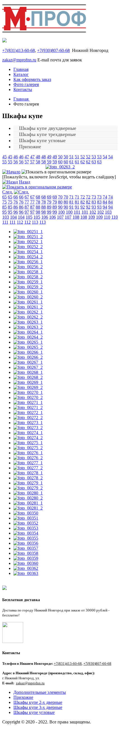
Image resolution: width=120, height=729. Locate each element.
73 (94, 197)
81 (71, 202)
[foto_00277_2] (28, 467)
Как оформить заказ (32, 79)
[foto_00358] (25, 553)
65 (4, 197)
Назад (24, 182)
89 (49, 207)
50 (60, 156)
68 (38, 197)
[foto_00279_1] (28, 483)
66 (15, 197)
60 (60, 161)
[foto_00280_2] (28, 498)
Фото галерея (26, 84)
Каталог (21, 74)
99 (49, 212)
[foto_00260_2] (28, 297)
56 (15, 161)
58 (38, 161)
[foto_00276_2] (28, 457)
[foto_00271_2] (28, 407)
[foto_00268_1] (28, 372)
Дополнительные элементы (39, 692)
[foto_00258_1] (28, 271)
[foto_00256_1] (28, 261)
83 (94, 202)
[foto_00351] (25, 518)
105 (29, 217)
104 (13, 217)
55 (4, 161)
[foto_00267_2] (28, 367)
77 (27, 202)
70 (60, 197)
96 (15, 212)
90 (60, 207)
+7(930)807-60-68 (53, 50)
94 (105, 207)
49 (49, 156)
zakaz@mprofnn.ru (19, 60)
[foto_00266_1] (28, 352)
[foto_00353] (25, 528)
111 (5, 222)
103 (108, 212)
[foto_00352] (25, 523)
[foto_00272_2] (28, 417)
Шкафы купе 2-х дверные (37, 702)
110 (107, 217)
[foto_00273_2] (28, 427)
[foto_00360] (25, 563)
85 (4, 207)
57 (27, 161)
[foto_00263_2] (60, 166)
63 (94, 161)
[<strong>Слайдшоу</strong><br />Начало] (11, 171)
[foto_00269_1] (28, 382)
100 (61, 212)
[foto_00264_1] (28, 332)
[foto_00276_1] (28, 452)
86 (15, 207)
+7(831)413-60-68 (18, 50)
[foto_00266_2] (28, 357)
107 (60, 217)
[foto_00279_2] (28, 488)
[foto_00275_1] (28, 442)
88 (38, 207)
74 (105, 197)
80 (60, 202)
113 (35, 222)
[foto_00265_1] (28, 342)
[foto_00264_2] (28, 337)
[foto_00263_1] (28, 322)
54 (105, 156)
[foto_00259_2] (28, 287)
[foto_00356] (25, 543)
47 (27, 156)
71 (71, 197)
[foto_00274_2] (28, 437)
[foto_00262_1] (28, 312)
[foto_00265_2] (28, 347)
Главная (20, 69)
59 (49, 161)
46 (15, 156)
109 (91, 217)
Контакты (22, 89)
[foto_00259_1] (28, 281)
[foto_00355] (25, 538)
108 (76, 217)
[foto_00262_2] (28, 317)
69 (49, 197)
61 (71, 161)
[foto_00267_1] (28, 362)
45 (4, 156)
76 (15, 202)
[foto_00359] (25, 558)
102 (92, 212)
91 (71, 207)
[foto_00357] (25, 548)
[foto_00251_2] (28, 236)
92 (82, 207)
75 (4, 202)
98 (38, 212)
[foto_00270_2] (28, 397)
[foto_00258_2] (28, 276)
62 (82, 161)
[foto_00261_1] (28, 302)
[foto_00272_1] (28, 412)
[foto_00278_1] (28, 472)
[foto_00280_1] (28, 493)
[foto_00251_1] (28, 231)
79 (49, 202)
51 (71, 156)
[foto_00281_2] (28, 508)
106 (44, 217)
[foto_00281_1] (28, 503)
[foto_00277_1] (28, 462)
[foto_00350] (25, 513)
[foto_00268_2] (28, 377)
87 (27, 207)
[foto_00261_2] (28, 307)
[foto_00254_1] (28, 251)
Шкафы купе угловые (34, 712)
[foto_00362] (25, 568)
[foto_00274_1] (28, 432)
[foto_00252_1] (28, 241)
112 (20, 222)
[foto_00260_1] (28, 292)
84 (105, 202)
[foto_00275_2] (28, 447)
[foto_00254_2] (28, 256)
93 (94, 207)
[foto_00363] (25, 573)
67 (27, 197)
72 (82, 197)
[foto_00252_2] (28, 246)
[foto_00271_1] (28, 402)
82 (82, 202)
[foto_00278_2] (28, 477)
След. (7, 192)
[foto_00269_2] (28, 387)
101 (77, 212)
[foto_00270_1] (28, 392)
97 (27, 212)
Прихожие (30, 146)
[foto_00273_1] (28, 422)
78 (38, 202)
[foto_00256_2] (28, 266)
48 (38, 156)
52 (82, 156)
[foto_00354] (25, 533)
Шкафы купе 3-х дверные (37, 707)
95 (4, 212)
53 (94, 156)
